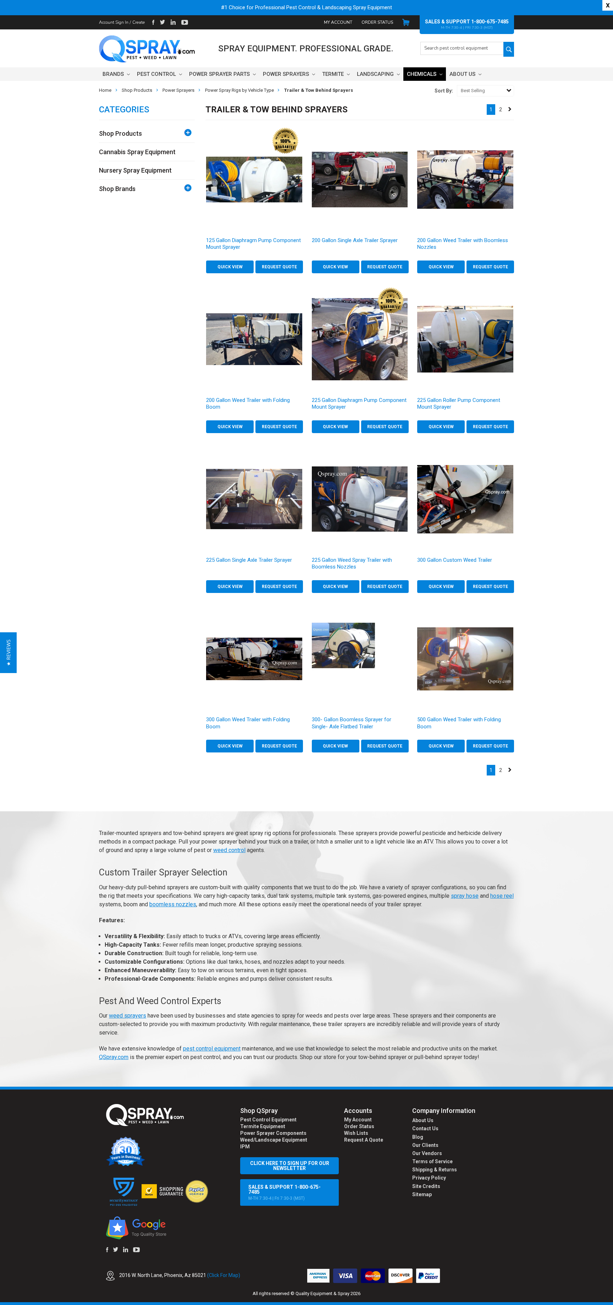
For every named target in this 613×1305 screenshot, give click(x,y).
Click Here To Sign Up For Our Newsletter (289, 1165)
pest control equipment (212, 1048)
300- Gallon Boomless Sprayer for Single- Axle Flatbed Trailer (351, 723)
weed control (229, 850)
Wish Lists (356, 1133)
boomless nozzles (172, 904)
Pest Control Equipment (268, 1119)
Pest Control (157, 74)
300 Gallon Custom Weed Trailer (454, 560)
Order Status (377, 22)
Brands (114, 74)
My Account (338, 22)
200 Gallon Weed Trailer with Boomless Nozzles (462, 244)
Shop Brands (117, 188)
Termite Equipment (262, 1126)
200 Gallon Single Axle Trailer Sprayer (355, 240)
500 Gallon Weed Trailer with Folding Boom (459, 723)
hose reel (502, 895)
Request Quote (279, 266)
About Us (463, 74)
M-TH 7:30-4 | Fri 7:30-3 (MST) (284, 1192)
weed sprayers (127, 1015)
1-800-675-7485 (490, 21)
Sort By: (444, 91)
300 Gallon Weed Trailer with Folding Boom (248, 723)
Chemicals (422, 74)
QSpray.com (113, 1057)
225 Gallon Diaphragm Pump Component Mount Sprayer (359, 403)
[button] (8, 652)
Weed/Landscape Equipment (273, 1140)
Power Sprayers (286, 74)
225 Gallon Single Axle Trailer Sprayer (249, 560)
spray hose (465, 895)
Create (138, 22)
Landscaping (376, 74)
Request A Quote (363, 1140)
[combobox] (461, 48)
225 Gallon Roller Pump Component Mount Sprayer (458, 403)
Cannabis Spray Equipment (137, 152)
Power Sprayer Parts (220, 74)
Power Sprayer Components (273, 1133)
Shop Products (120, 133)
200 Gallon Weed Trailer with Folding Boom (248, 403)
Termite (333, 74)
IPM (245, 1146)
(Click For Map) (223, 1275)
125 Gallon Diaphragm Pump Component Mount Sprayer (253, 244)
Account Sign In (113, 22)
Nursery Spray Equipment (135, 170)
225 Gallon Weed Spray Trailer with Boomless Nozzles (352, 563)
